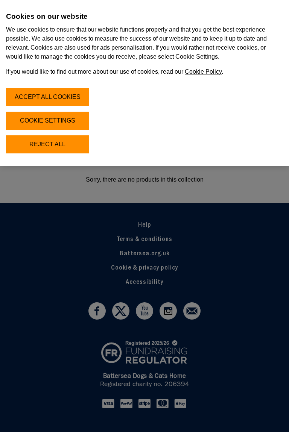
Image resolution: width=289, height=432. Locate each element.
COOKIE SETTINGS (47, 120)
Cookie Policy (203, 71)
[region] (144, 83)
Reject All (47, 144)
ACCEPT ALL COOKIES (48, 97)
